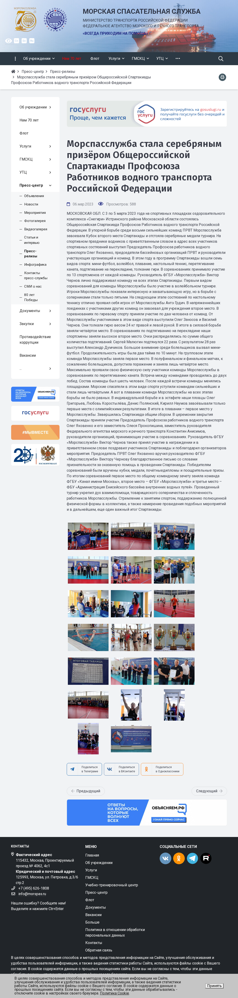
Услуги (91, 870)
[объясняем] (35, 394)
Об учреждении (98, 862)
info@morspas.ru (32, 894)
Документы (95, 907)
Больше (92, 922)
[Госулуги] (147, 114)
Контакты (93, 943)
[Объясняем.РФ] (147, 813)
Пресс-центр (96, 892)
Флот (89, 900)
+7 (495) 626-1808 (33, 888)
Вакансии (93, 915)
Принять (214, 986)
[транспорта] (35, 455)
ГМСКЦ (91, 877)
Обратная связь (98, 950)
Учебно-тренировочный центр (111, 885)
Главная (92, 855)
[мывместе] (35, 432)
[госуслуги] (35, 413)
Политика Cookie (114, 993)
